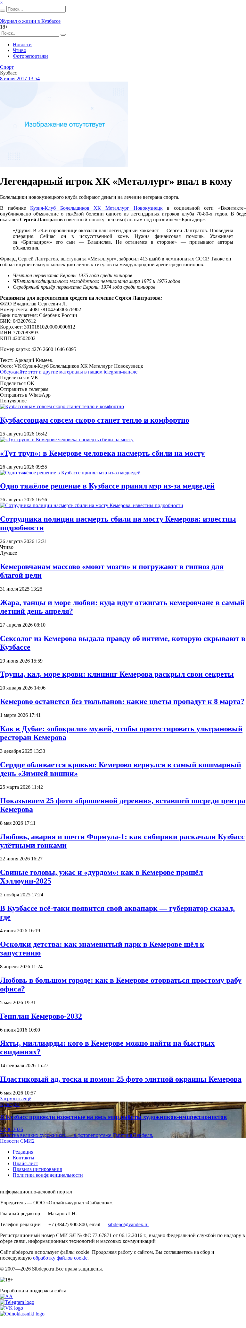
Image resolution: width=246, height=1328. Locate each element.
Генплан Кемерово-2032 (41, 1016)
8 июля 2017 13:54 (20, 78)
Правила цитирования (37, 1169)
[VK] (11, 1308)
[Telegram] (17, 1302)
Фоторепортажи (30, 56)
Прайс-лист (25, 1163)
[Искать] (2, 11)
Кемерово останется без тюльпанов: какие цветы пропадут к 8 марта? (122, 701)
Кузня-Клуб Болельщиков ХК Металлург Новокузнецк (96, 208)
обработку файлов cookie (60, 1258)
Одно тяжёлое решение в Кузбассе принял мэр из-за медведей (107, 486)
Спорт (7, 67)
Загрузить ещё (15, 1098)
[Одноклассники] (22, 1313)
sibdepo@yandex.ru (128, 1224)
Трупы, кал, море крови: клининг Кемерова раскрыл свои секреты (117, 674)
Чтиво (19, 50)
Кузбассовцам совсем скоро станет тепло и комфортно (94, 420)
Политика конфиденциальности (48, 1175)
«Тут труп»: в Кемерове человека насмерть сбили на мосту (102, 453)
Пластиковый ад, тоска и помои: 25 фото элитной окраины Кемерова (121, 1079)
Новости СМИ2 (17, 1141)
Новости (22, 44)
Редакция (23, 1152)
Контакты (23, 1157)
